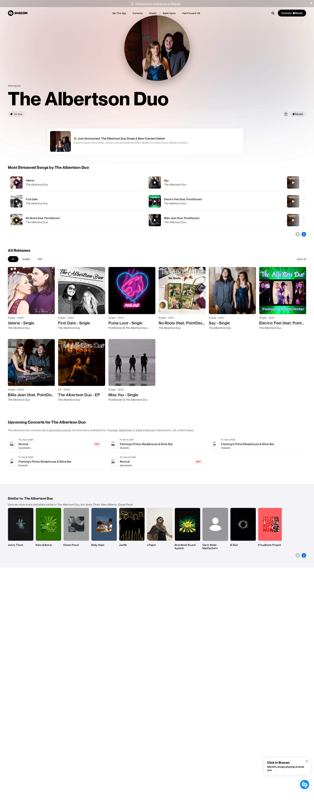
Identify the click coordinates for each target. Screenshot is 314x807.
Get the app (119, 13)
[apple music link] (298, 114)
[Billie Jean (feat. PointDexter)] (213, 220)
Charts (152, 13)
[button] (311, 3)
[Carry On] (293, 201)
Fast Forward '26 (191, 13)
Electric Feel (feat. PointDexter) (183, 199)
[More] (124, 182)
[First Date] (75, 201)
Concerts (138, 13)
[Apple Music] (14, 334)
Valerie (30, 180)
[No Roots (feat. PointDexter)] (75, 220)
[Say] (213, 182)
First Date (32, 199)
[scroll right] (304, 234)
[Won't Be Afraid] (293, 182)
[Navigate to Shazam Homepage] (17, 13)
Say (166, 180)
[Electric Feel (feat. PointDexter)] (213, 201)
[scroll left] (297, 234)
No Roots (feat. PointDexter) (43, 218)
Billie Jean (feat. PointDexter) (182, 218)
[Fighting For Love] (293, 220)
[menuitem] (119, 13)
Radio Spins (169, 13)
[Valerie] (75, 182)
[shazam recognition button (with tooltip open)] (304, 784)
